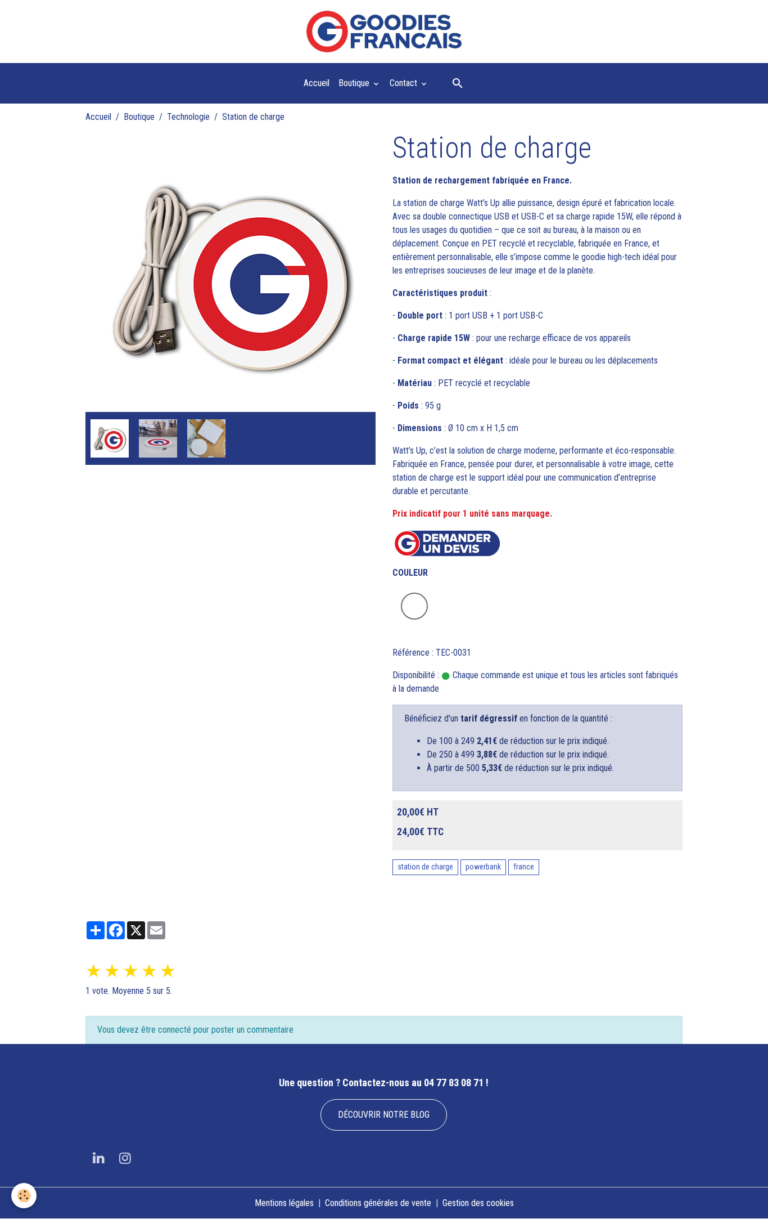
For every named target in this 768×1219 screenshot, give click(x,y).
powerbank (483, 866)
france (523, 866)
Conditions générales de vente (378, 1203)
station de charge (425, 866)
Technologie (188, 116)
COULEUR (410, 572)
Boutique (355, 83)
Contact (404, 83)
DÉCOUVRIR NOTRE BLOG (384, 1114)
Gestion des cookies (478, 1203)
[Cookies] (24, 1195)
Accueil (316, 83)
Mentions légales (284, 1203)
